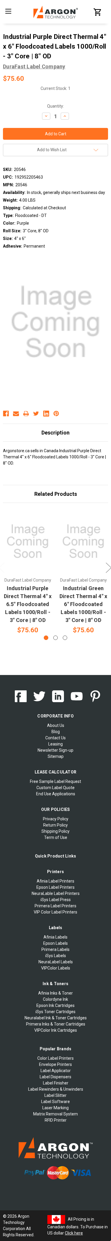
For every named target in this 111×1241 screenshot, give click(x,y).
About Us (55, 725)
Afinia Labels (55, 937)
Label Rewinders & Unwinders (55, 1089)
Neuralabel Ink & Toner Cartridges (56, 1017)
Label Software (55, 1101)
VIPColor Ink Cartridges (55, 1030)
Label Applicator (56, 1070)
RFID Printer (56, 1120)
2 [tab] (55, 638)
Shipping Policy (55, 831)
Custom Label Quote (55, 787)
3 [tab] (65, 638)
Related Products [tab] (55, 494)
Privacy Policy (55, 819)
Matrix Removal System (55, 1114)
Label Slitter (55, 1095)
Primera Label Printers (55, 905)
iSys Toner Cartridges (55, 1011)
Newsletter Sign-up (55, 750)
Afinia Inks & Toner (55, 993)
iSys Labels (55, 955)
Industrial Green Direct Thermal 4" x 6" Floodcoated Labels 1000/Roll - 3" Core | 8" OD (83, 604)
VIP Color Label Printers (55, 912)
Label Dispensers (55, 1076)
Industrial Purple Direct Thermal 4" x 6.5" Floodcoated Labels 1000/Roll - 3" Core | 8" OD (28, 604)
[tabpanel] (28, 572)
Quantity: (55, 106)
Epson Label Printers (55, 887)
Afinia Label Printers (55, 881)
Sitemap (56, 756)
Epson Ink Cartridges (55, 1005)
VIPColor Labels (55, 968)
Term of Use (55, 837)
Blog (56, 731)
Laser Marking (55, 1107)
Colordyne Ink (55, 999)
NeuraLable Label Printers (56, 893)
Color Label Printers (55, 1058)
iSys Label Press (56, 899)
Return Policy (55, 825)
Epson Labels (55, 943)
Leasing (55, 744)
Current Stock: (55, 88)
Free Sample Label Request (55, 781)
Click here (74, 1233)
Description (55, 432)
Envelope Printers (55, 1064)
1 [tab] (46, 638)
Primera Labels (55, 949)
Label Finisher (55, 1083)
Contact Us (55, 737)
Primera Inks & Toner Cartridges (55, 1024)
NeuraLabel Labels (55, 961)
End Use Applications (55, 793)
